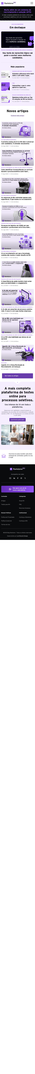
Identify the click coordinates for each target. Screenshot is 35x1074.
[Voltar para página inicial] (17, 469)
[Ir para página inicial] (8, 3)
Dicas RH (21, 501)
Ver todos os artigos (11, 376)
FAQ (20, 504)
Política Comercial (6, 521)
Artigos (3, 501)
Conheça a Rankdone (25, 517)
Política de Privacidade (7, 517)
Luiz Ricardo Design (22, 536)
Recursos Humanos (24, 508)
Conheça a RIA (23, 521)
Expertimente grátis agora (17, 419)
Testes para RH (5, 504)
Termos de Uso (5, 524)
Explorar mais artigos (17, 115)
